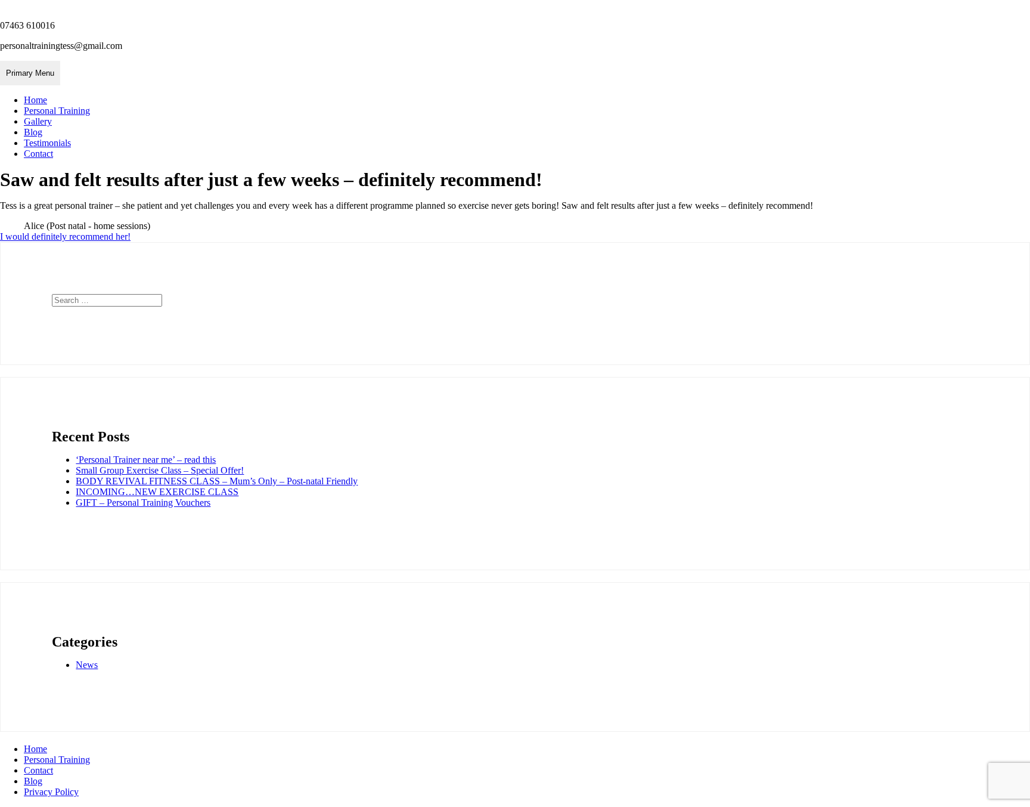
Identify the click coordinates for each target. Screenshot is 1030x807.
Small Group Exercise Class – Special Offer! (160, 470)
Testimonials (47, 143)
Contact (38, 154)
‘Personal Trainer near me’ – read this (146, 459)
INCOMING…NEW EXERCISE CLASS (157, 492)
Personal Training (57, 111)
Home (35, 100)
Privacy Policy (51, 792)
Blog (33, 132)
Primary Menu (30, 73)
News (87, 665)
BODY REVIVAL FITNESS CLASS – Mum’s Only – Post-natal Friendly (217, 481)
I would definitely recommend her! (65, 236)
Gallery (38, 121)
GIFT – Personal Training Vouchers (143, 502)
